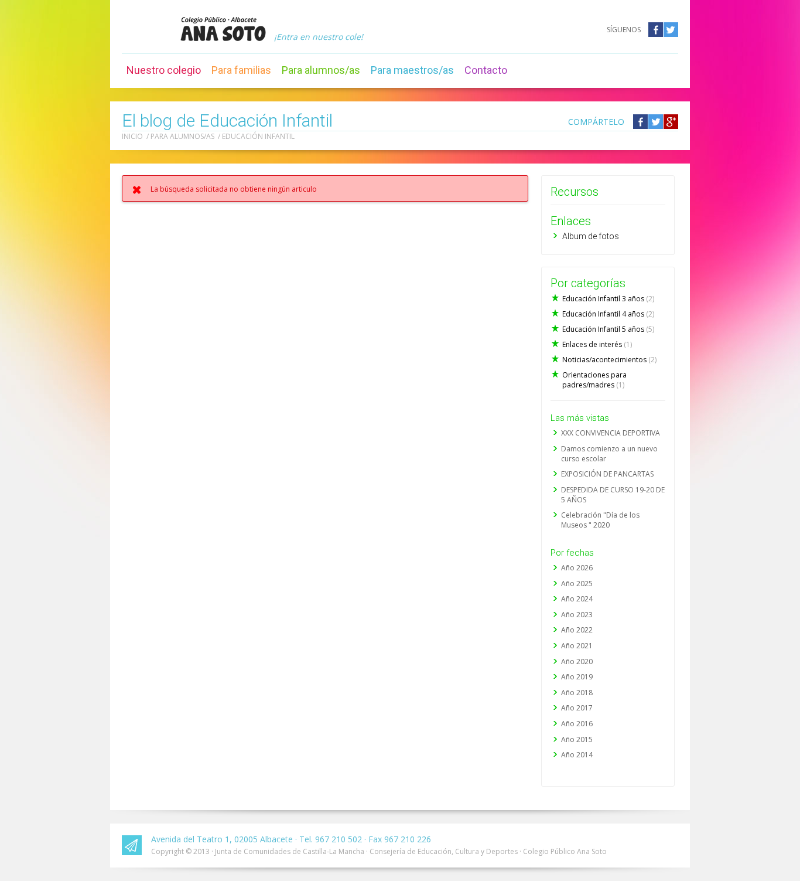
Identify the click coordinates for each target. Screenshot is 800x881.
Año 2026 (577, 568)
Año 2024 (577, 599)
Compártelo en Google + (671, 121)
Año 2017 (577, 708)
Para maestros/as (412, 70)
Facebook (655, 29)
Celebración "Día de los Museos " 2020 (600, 520)
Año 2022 (577, 630)
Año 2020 (577, 661)
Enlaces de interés (597, 344)
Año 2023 (577, 615)
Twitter (671, 29)
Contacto (485, 70)
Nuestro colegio (164, 70)
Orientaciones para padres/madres (594, 380)
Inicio (132, 136)
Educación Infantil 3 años (608, 299)
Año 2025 (577, 584)
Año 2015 (577, 739)
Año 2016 (577, 724)
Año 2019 (577, 677)
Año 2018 (577, 693)
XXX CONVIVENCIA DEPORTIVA (610, 433)
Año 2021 (577, 646)
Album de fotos (590, 236)
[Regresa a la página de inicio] (223, 28)
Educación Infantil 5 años (608, 329)
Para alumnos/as (321, 70)
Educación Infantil (258, 136)
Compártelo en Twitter (655, 121)
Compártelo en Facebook (640, 121)
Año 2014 (577, 755)
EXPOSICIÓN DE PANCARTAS (607, 474)
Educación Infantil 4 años (608, 314)
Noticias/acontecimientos (609, 360)
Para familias (241, 70)
